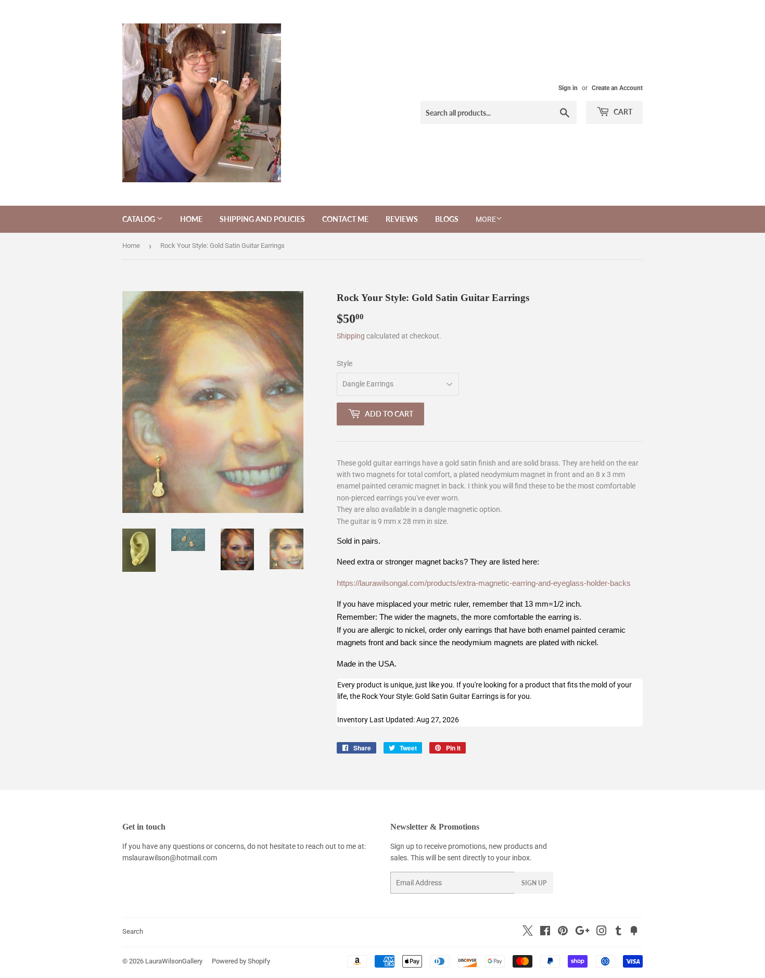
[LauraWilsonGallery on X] (527, 933)
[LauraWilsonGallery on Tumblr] (618, 932)
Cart (622, 111)
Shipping (351, 336)
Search (132, 931)
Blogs (446, 219)
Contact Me (345, 219)
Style (344, 363)
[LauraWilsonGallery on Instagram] (601, 932)
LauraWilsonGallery (173, 961)
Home (191, 219)
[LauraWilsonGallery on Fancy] (634, 932)
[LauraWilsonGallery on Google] (582, 932)
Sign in (568, 88)
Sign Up (533, 883)
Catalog (139, 219)
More (486, 219)
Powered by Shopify (241, 961)
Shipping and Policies (262, 219)
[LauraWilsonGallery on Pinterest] (562, 932)
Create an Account (617, 88)
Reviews (402, 219)
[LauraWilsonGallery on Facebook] (545, 932)
